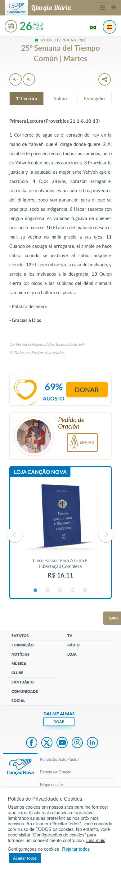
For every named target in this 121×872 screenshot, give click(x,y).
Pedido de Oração (55, 772)
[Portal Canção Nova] (16, 7)
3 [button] (60, 590)
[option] (60, 534)
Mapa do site (51, 784)
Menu (102, 7)
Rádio (73, 645)
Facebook (32, 743)
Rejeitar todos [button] (76, 849)
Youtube (62, 743)
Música (18, 664)
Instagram (77, 743)
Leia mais (95, 840)
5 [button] (85, 590)
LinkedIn (92, 743)
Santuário (22, 682)
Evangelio (94, 98)
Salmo (60, 98)
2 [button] (48, 590)
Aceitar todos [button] (25, 858)
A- (29, 79)
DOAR (59, 722)
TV (69, 636)
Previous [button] (15, 534)
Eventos (20, 636)
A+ (15, 79)
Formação (22, 645)
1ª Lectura (26, 98)
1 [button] (35, 590)
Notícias (20, 654)
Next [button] (106, 534)
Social (18, 701)
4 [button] (73, 590)
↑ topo (112, 618)
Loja (72, 654)
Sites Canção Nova (113, 7)
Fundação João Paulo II (60, 759)
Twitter (47, 743)
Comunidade (24, 691)
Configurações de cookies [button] (33, 849)
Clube (17, 673)
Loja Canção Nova (40, 472)
